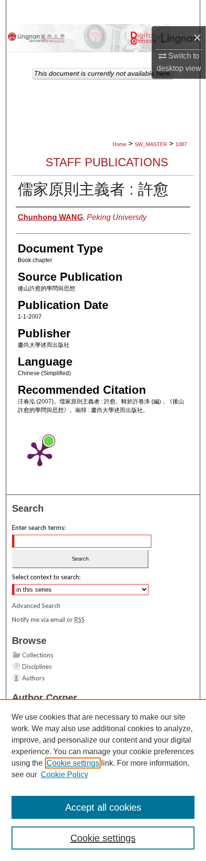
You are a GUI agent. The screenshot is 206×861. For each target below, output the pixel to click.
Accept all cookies (103, 807)
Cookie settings (72, 763)
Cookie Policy (64, 774)
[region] (103, 780)
